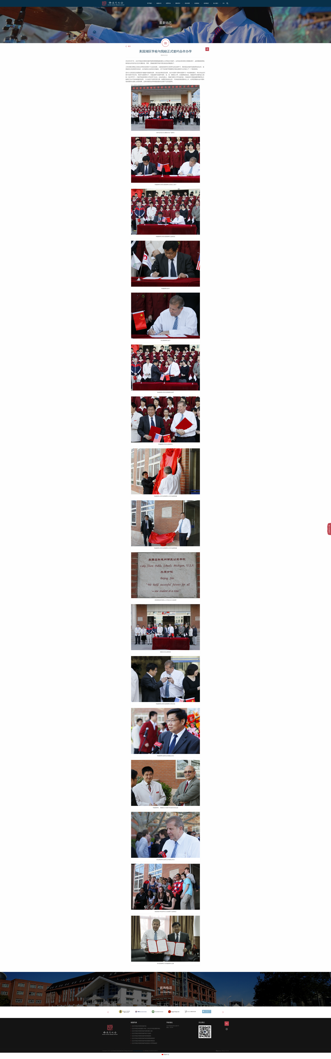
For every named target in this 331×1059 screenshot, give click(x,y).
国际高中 (177, 3)
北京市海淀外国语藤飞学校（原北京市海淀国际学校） (146, 1028)
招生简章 (187, 3)
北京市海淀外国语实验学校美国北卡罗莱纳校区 (144, 1043)
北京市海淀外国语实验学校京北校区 (141, 1033)
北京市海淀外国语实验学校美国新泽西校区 (143, 1040)
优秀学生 (168, 3)
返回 (129, 46)
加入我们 (215, 3)
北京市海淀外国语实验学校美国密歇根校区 (143, 1038)
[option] (124, 1011)
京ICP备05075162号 (138, 1050)
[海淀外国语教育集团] (118, 3)
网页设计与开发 (225, 1050)
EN (223, 3)
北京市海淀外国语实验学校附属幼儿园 (142, 1031)
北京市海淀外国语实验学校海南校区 (141, 1036)
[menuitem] (149, 3)
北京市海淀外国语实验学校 (139, 1026)
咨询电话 (206, 3)
